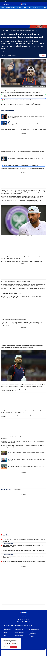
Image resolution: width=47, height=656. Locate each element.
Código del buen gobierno (19, 632)
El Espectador (6, 637)
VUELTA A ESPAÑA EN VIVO (16, 7)
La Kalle (5, 632)
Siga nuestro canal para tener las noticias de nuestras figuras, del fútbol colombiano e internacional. (23, 96)
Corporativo (31, 636)
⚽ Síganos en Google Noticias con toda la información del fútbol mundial (21, 165)
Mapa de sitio (17, 637)
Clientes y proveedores (19, 635)
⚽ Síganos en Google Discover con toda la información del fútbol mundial (21, 99)
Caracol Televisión (7, 629)
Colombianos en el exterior (8, 543)
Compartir (44, 55)
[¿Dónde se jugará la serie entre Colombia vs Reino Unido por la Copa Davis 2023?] (4, 466)
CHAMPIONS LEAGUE (27, 7)
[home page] (5, 1)
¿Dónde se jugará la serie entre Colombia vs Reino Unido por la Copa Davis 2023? (27, 466)
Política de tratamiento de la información (34, 631)
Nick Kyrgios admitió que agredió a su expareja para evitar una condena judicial (23, 30)
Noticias (15, 643)
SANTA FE (8, 7)
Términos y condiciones (33, 634)
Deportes (8, 643)
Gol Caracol (3, 30)
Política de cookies (32, 633)
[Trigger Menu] (2, 4)
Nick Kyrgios (17, 489)
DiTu (5, 635)
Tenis (7, 30)
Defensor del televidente (19, 629)
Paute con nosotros (18, 638)
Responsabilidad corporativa (34, 629)
